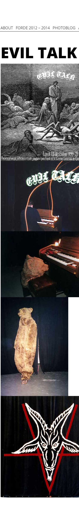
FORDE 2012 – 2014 (33, 27)
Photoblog (64, 27)
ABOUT (7, 27)
